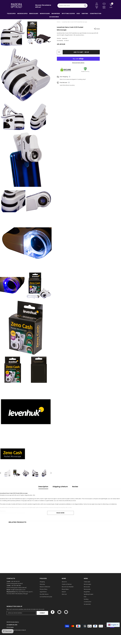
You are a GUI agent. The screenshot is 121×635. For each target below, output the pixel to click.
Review (75, 486)
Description (43, 486)
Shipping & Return (60, 486)
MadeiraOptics (15, 622)
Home (58, 22)
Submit (42, 613)
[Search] (72, 5)
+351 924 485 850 (16, 585)
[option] (7, 473)
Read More (60, 513)
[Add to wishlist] (59, 52)
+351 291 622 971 (15, 581)
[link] (21, 561)
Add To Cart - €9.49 (81, 52)
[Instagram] (59, 612)
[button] (51, 473)
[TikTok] (66, 612)
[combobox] (70, 5)
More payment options (78, 62)
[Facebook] (52, 612)
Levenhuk (64, 38)
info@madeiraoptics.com (18, 589)
